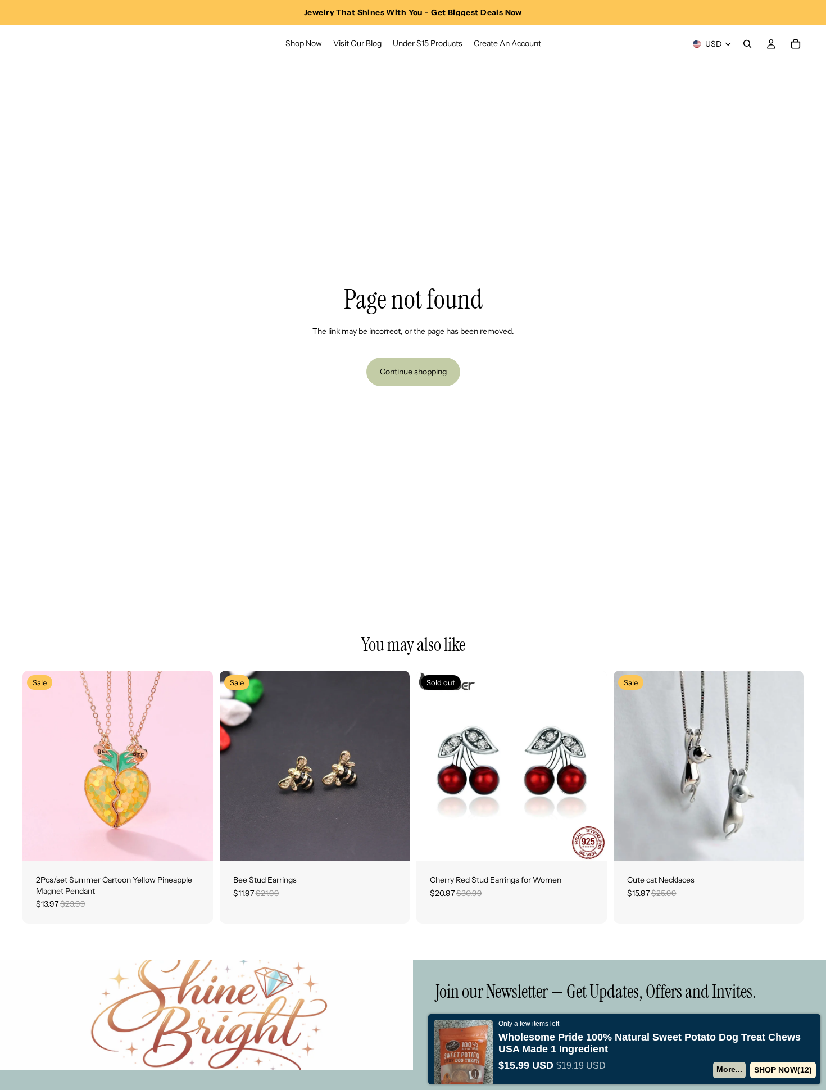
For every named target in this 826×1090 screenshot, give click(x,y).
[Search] (747, 43)
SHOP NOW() (783, 1069)
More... (730, 1069)
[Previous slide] (39, 766)
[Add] (195, 844)
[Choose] (392, 844)
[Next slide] (196, 766)
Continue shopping (413, 372)
